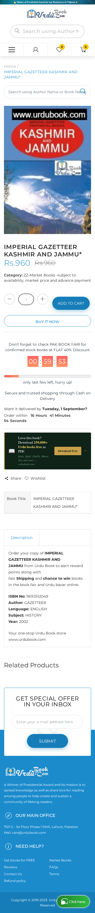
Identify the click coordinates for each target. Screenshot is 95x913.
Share (16, 478)
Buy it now (47, 321)
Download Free (68, 451)
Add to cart (71, 303)
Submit (47, 741)
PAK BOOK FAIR (65, 344)
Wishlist (38, 478)
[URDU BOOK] (47, 14)
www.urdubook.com (27, 639)
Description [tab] (21, 537)
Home (10, 66)
